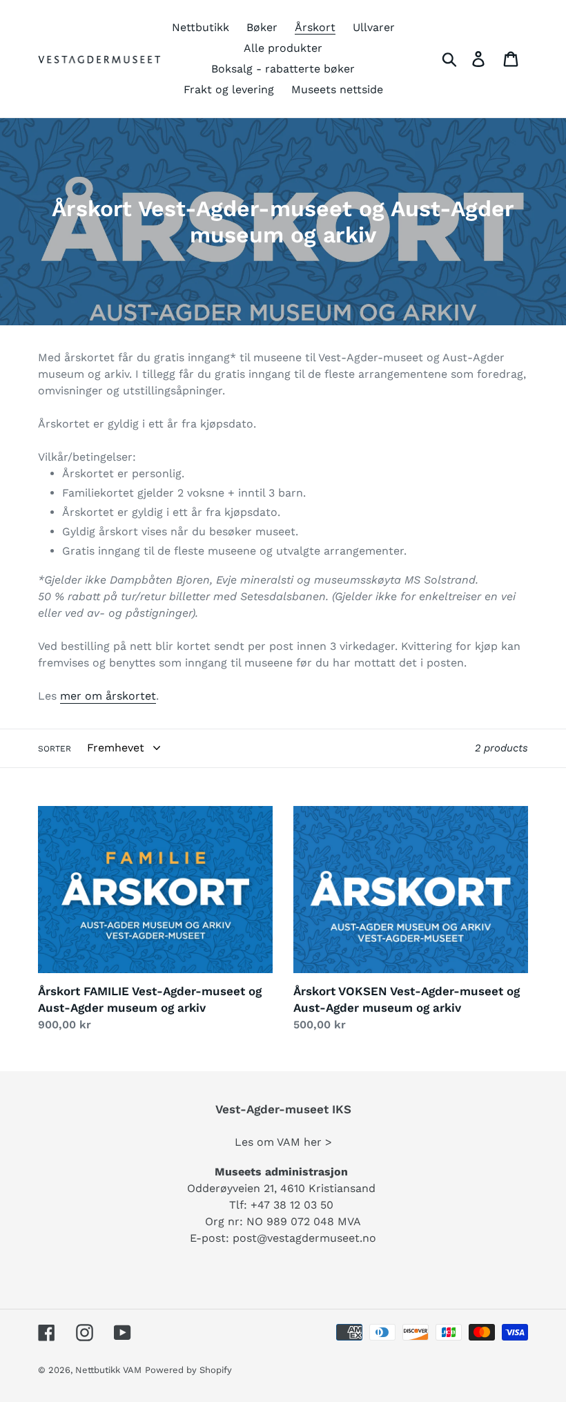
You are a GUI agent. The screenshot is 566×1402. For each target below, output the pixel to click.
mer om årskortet (108, 695)
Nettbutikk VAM (108, 1370)
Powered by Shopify (188, 1370)
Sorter (54, 748)
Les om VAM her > (283, 1142)
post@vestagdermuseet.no (304, 1238)
